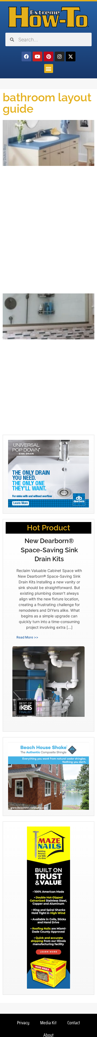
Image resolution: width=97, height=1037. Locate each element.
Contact (73, 1022)
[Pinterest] (48, 56)
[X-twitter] (70, 56)
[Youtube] (37, 56)
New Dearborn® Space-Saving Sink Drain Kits (49, 550)
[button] (48, 68)
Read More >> (27, 637)
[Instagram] (59, 56)
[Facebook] (26, 56)
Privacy (23, 1022)
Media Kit (48, 1022)
